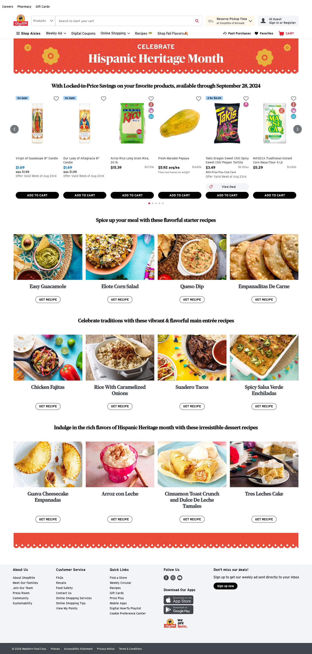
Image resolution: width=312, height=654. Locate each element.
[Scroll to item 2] (152, 203)
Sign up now (225, 586)
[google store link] (178, 613)
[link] (237, 33)
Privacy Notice (106, 648)
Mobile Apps (118, 603)
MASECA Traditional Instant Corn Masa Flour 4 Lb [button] (272, 160)
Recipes (115, 588)
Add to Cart (37, 195)
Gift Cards (43, 6)
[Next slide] (297, 129)
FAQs (59, 577)
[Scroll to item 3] (156, 203)
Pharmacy (24, 6)
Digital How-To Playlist (125, 608)
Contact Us (64, 593)
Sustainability (22, 603)
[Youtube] (179, 579)
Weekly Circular (120, 583)
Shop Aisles (31, 33)
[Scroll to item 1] (149, 203)
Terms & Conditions (130, 648)
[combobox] (43, 21)
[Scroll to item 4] (159, 203)
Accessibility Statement (78, 648)
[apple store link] (178, 603)
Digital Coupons (83, 33)
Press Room (21, 593)
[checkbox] (56, 99)
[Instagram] (173, 579)
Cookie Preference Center (128, 613)
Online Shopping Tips (71, 603)
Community (21, 598)
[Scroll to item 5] (162, 203)
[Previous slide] (14, 129)
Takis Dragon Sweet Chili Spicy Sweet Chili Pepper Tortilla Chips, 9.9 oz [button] (227, 161)
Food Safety (64, 588)
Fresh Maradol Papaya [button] (176, 158)
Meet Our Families (25, 583)
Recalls (61, 583)
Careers (7, 6)
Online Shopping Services (74, 598)
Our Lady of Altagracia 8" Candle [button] (81, 160)
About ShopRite (24, 577)
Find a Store (118, 577)
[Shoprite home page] (22, 21)
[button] (250, 19)
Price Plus (117, 598)
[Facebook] (166, 579)
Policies (55, 648)
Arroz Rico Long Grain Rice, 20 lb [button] (130, 160)
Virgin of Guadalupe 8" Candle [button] (37, 158)
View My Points (66, 608)
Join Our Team (23, 588)
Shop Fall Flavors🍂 (172, 33)
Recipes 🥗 (143, 33)
